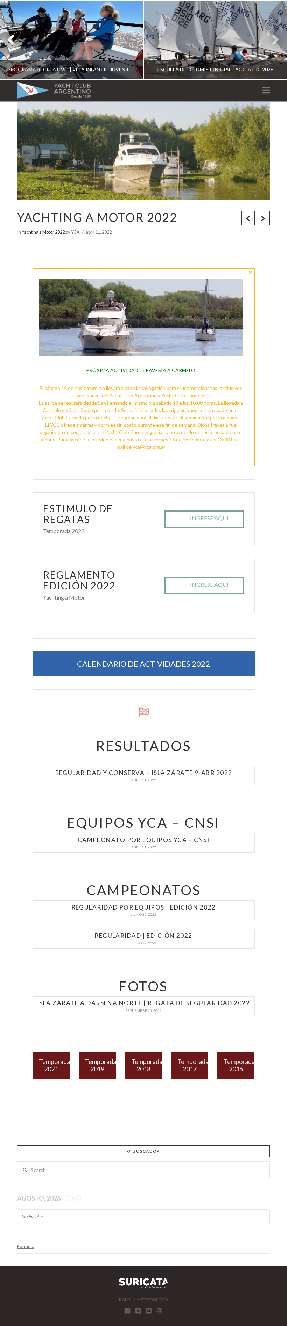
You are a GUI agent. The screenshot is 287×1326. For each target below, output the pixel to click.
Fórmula (25, 1246)
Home (125, 1299)
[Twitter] (138, 1310)
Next (272, 40)
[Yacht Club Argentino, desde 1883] (54, 90)
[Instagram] (159, 1310)
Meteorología (152, 1299)
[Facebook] (127, 1310)
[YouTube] (149, 1310)
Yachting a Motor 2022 (43, 232)
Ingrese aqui (209, 518)
